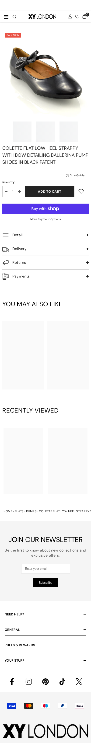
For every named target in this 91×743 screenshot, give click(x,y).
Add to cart (50, 191)
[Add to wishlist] (81, 191)
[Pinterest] (45, 682)
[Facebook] (12, 682)
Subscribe (45, 582)
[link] (23, 379)
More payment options (45, 219)
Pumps (31, 511)
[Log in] (70, 16)
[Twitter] (79, 682)
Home (8, 511)
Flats (19, 511)
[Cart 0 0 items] (84, 16)
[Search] (14, 17)
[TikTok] (62, 682)
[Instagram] (29, 682)
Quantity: (8, 182)
